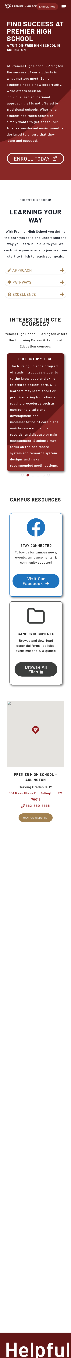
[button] (64, 6)
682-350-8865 (37, 805)
